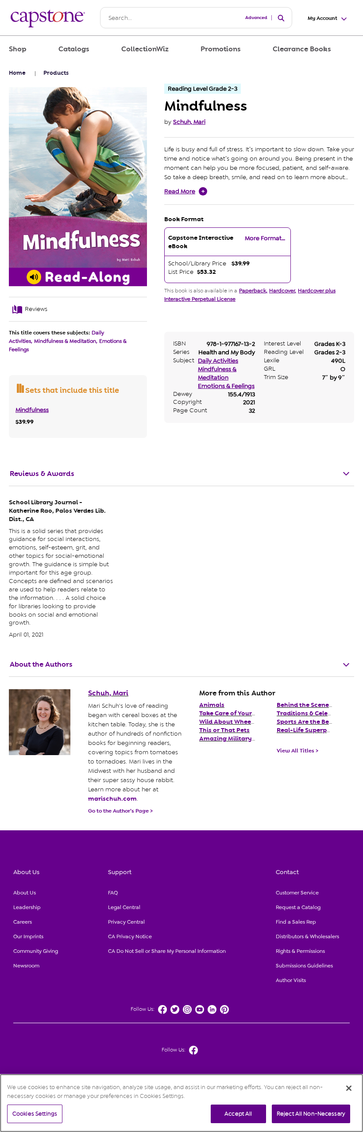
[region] (181, 1103)
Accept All (238, 1113)
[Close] (349, 1088)
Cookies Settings (34, 1113)
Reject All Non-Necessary (311, 1113)
